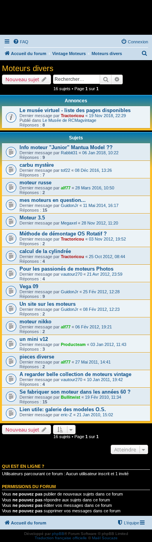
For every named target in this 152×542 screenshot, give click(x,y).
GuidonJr (69, 205)
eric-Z (66, 414)
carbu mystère (36, 165)
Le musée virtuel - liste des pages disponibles (75, 110)
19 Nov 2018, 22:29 (107, 115)
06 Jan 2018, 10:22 (100, 152)
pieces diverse (36, 357)
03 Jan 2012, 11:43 (108, 344)
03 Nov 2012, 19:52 (107, 239)
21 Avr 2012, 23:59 (104, 274)
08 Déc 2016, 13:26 (93, 170)
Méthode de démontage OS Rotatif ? (63, 234)
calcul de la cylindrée (45, 251)
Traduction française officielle (61, 538)
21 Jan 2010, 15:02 (95, 414)
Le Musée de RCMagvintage (69, 120)
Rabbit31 (69, 152)
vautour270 (71, 274)
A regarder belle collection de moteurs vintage (75, 374)
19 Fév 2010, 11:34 (103, 397)
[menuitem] (20, 41)
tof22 (65, 170)
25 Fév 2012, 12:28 (101, 291)
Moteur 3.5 (32, 218)
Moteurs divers (27, 68)
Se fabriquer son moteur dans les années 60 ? (75, 392)
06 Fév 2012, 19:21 (93, 326)
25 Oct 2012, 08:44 (107, 256)
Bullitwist (70, 397)
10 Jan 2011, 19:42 (105, 379)
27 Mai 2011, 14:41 (93, 362)
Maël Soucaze (105, 538)
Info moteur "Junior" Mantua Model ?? (66, 147)
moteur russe (35, 182)
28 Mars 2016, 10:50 (94, 187)
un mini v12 (33, 339)
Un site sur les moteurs (47, 304)
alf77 (66, 187)
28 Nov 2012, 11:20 (99, 223)
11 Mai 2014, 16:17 (100, 205)
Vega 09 (28, 286)
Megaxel (69, 223)
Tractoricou (72, 115)
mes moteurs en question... (52, 200)
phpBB (58, 533)
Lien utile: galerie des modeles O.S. (62, 409)
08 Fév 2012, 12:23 (101, 309)
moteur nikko (35, 321)
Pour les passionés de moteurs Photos (66, 269)
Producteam (73, 344)
